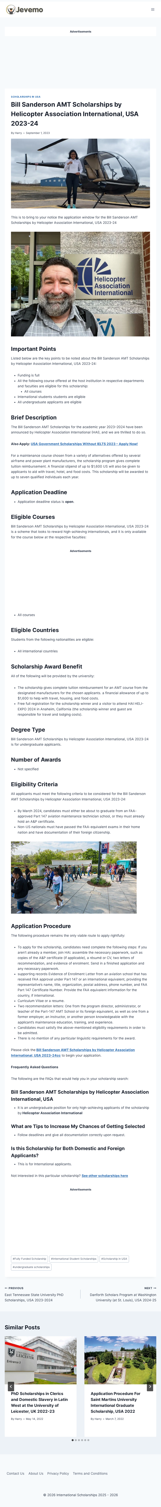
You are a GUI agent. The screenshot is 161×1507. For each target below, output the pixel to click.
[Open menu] (152, 9)
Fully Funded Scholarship (29, 1258)
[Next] (150, 1386)
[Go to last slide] (11, 1386)
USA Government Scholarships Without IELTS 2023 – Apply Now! (84, 444)
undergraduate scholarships (31, 1267)
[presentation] (41, 1360)
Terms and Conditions (90, 1473)
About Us (35, 1473)
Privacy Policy (58, 1473)
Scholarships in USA (25, 96)
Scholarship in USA (114, 1258)
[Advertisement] (80, 60)
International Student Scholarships (73, 1258)
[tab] (73, 1440)
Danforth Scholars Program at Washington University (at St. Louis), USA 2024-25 (123, 1294)
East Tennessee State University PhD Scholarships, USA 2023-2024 (34, 1294)
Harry (18, 132)
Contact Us (15, 1473)
